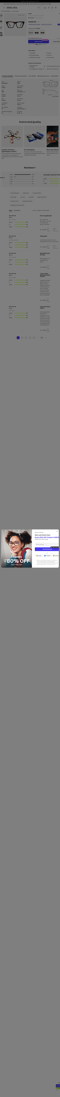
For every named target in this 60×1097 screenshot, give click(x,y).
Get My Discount (47, 549)
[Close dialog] (57, 531)
